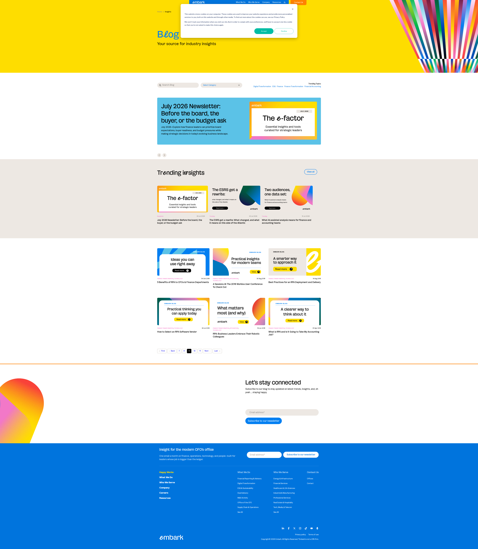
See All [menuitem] (240, 512)
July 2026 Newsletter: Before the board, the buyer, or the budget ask (193, 113)
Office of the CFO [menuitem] (245, 503)
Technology (178, 278)
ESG (274, 86)
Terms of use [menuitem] (313, 535)
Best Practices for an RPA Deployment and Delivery (295, 282)
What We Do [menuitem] (166, 477)
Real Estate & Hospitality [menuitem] (283, 503)
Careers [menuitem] (163, 493)
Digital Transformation (262, 86)
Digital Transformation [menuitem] (246, 483)
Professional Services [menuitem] (282, 498)
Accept (264, 31)
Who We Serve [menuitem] (167, 482)
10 (194, 351)
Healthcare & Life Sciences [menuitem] (284, 488)
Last (216, 351)
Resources (276, 2)
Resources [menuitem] (165, 498)
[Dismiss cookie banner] (293, 9)
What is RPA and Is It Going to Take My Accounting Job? (294, 333)
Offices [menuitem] (310, 479)
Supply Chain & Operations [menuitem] (248, 507)
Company (266, 2)
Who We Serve (254, 2)
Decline (284, 31)
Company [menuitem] (164, 487)
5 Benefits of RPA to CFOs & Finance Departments (183, 282)
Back (173, 351)
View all (310, 171)
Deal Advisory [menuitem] (243, 493)
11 (200, 351)
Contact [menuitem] (310, 483)
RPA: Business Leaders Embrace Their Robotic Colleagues (236, 335)
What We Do (240, 2)
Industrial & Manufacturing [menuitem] (284, 493)
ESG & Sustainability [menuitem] (245, 488)
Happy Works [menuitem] (166, 472)
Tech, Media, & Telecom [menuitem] (282, 507)
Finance (280, 86)
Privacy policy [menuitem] (300, 535)
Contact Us (298, 2)
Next (207, 351)
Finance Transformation (293, 86)
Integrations (234, 278)
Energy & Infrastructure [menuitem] (283, 479)
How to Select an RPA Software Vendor (177, 331)
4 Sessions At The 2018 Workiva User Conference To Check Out (238, 285)
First (163, 351)
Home (159, 12)
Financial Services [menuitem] (280, 483)
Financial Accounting (312, 86)
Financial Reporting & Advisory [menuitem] (250, 479)
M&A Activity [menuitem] (243, 498)
